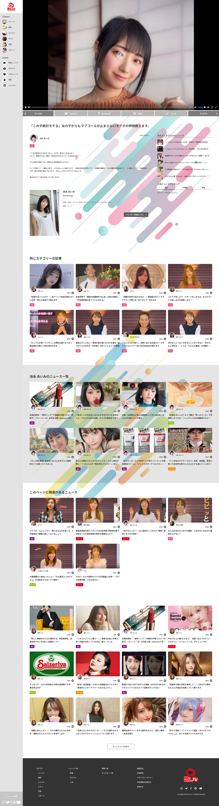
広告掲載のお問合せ (144, 782)
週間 (203, 187)
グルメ (33, 585)
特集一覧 (105, 768)
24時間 (184, 187)
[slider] (108, 107)
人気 (71, 782)
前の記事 (203, 113)
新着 (71, 773)
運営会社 (140, 768)
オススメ (73, 777)
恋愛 (32, 146)
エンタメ (79, 693)
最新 (166, 187)
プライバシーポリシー (145, 777)
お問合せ (140, 787)
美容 (32, 539)
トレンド (79, 539)
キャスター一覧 (107, 773)
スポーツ (41, 796)
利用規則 (140, 773)
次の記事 (38, 113)
